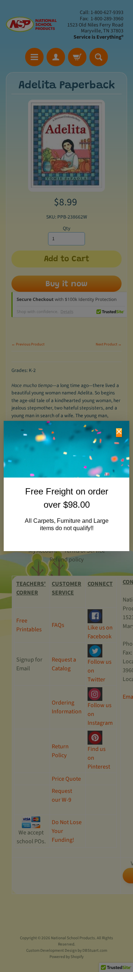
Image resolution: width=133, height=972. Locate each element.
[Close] (119, 432)
